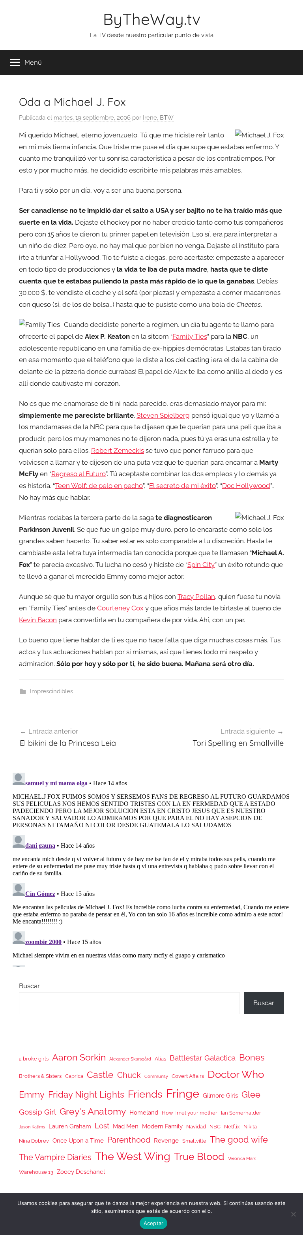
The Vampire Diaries (55, 1157)
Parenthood (128, 1140)
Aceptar (154, 1223)
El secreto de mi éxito (182, 486)
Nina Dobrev (34, 1141)
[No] (293, 1214)
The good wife (239, 1140)
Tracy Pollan (196, 597)
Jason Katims (32, 1126)
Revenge (166, 1140)
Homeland (143, 1112)
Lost (102, 1125)
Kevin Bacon (38, 620)
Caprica (74, 1076)
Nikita (250, 1127)
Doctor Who (236, 1074)
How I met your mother (189, 1113)
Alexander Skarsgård (130, 1059)
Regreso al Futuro (78, 474)
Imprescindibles (51, 691)
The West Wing (132, 1156)
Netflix (232, 1127)
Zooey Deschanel (81, 1171)
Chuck (129, 1075)
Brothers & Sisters (40, 1076)
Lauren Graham (70, 1126)
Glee (250, 1095)
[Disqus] (151, 868)
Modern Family (162, 1126)
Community (156, 1076)
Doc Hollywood (246, 486)
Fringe (182, 1093)
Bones (252, 1057)
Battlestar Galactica (203, 1057)
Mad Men (125, 1126)
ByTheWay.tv (151, 19)
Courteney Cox (120, 608)
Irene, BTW (158, 117)
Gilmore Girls (220, 1095)
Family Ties (189, 336)
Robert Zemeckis (117, 450)
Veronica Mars (242, 1158)
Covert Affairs (188, 1076)
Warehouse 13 (36, 1172)
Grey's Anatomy (93, 1111)
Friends (145, 1094)
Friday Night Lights (86, 1095)
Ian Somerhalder (241, 1113)
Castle (100, 1074)
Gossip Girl (37, 1111)
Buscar (29, 986)
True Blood (199, 1156)
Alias (160, 1059)
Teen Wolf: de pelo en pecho (99, 486)
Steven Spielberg (163, 415)
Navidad (196, 1127)
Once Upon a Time (78, 1140)
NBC (215, 1127)
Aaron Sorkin (79, 1057)
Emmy (32, 1095)
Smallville (194, 1141)
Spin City (201, 565)
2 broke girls (34, 1059)
